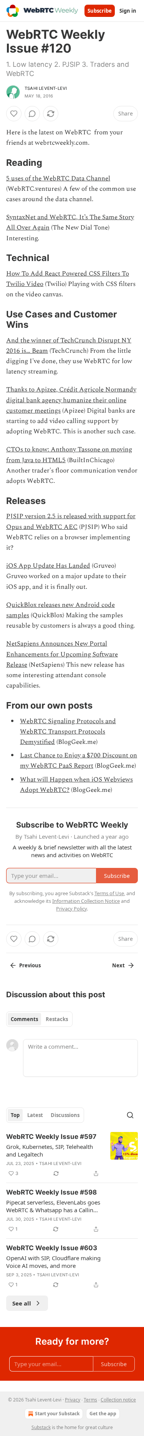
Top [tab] (15, 1115)
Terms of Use (109, 893)
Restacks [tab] (57, 1019)
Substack (41, 1427)
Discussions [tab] (65, 1115)
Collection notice (118, 1399)
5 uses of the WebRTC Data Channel (58, 178)
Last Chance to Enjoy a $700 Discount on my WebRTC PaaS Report (78, 760)
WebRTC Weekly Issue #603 (51, 1248)
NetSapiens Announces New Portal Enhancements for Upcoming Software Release (62, 654)
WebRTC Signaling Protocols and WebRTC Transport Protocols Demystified (68, 731)
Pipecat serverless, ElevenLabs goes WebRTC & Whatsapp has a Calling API (53, 1206)
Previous (30, 965)
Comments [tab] (24, 1019)
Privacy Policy (71, 908)
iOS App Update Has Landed (48, 566)
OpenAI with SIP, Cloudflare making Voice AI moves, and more (53, 1261)
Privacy (72, 1399)
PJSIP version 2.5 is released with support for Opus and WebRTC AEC (71, 521)
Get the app (102, 1413)
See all (21, 1303)
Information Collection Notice (86, 900)
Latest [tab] (35, 1115)
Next (118, 965)
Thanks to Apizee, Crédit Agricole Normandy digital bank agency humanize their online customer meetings (71, 400)
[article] (72, 1155)
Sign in (127, 10)
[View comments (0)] (32, 113)
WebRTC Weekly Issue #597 (51, 1136)
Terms (90, 1399)
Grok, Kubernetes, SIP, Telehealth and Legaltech (49, 1150)
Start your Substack (57, 1413)
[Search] (130, 1115)
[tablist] (39, 1019)
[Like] (14, 113)
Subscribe (100, 10)
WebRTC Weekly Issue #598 (51, 1192)
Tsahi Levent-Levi (46, 88)
